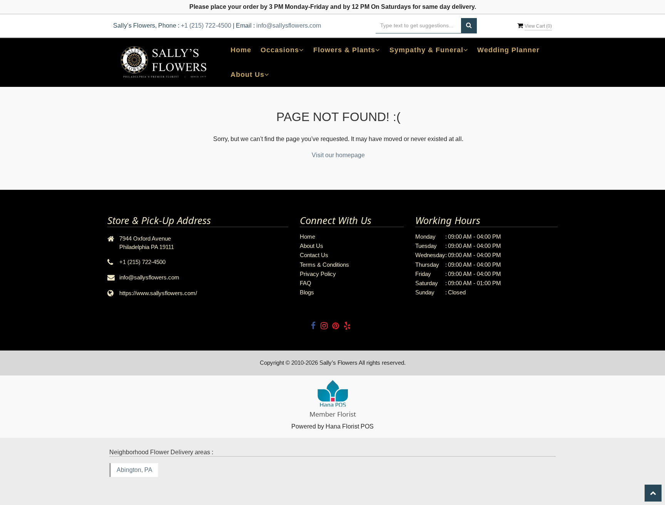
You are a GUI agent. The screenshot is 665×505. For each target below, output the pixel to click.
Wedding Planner (508, 50)
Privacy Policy (318, 274)
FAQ (305, 283)
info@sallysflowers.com (288, 25)
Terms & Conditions (324, 264)
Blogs (307, 292)
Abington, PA (134, 470)
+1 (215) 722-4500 (206, 25)
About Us (311, 246)
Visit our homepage (338, 155)
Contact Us (314, 255)
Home (241, 50)
